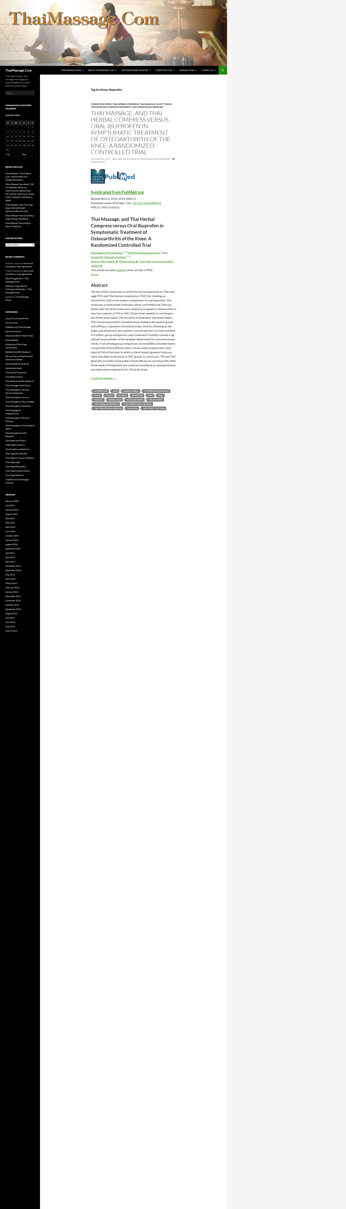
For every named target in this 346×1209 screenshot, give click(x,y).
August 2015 (11, 613)
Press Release (11, 340)
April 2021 (10, 527)
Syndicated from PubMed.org (117, 192)
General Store (186, 70)
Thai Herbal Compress (125, 104)
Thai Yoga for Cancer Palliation (19, 458)
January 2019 (11, 540)
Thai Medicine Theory (15, 440)
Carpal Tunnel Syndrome (17, 318)
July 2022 (10, 518)
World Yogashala (13, 278)
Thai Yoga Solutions (14, 475)
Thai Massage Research (106, 404)
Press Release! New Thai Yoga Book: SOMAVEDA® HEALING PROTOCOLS (19, 208)
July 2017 (10, 553)
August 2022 (11, 514)
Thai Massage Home (71, 70)
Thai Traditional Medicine (134, 70)
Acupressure (101, 391)
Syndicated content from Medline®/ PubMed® (142, 159)
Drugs (97, 395)
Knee (150, 395)
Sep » (24, 154)
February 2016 (12, 587)
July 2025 (10, 505)
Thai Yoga (132, 408)
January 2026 (11, 501)
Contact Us (207, 70)
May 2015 (10, 626)
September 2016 (13, 570)
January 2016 (11, 592)
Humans (122, 395)
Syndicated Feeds (101, 104)
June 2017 (10, 557)
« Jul (8, 154)
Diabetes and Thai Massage (18, 327)
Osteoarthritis (135, 399)
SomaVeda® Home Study (17, 363)
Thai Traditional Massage (138, 404)
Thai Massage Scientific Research (111, 107)
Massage (98, 399)
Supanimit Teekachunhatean (108, 257)
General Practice (13, 331)
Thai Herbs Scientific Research (19, 381)
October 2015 (12, 605)
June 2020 (10, 531)
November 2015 (13, 600)
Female (109, 395)
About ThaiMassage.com (101, 70)
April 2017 (10, 561)
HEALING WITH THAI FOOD (19, 335)
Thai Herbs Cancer (14, 376)
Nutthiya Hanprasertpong (144, 252)
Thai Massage (155, 399)
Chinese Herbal (131, 391)
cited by (121, 270)
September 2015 (13, 609)
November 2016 (13, 566)
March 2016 (11, 583)
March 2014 (11, 630)
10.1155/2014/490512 (147, 203)
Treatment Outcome (154, 408)
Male (160, 395)
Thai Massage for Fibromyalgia (19, 401)
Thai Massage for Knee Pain (18, 406)
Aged (115, 391)
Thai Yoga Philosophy (15, 466)
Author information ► (105, 261)
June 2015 (10, 622)
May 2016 (10, 574)
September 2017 (13, 548)
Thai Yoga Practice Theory (17, 470)
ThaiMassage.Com (18, 70)
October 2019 (12, 535)
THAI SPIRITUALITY (15, 445)
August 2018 (11, 544)
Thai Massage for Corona (17, 397)
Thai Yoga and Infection (16, 453)
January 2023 (11, 509)
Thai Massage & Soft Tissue (156, 104)
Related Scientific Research (18, 352)
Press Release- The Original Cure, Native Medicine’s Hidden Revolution (18, 176)
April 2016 (10, 579)
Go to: (95, 274)
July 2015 (10, 617)
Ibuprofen (137, 395)
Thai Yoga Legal (12, 462)
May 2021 (10, 522)
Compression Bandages (156, 391)
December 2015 (13, 596)
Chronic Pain (11, 322)
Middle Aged (114, 399)
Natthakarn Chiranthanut (107, 252)
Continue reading (103, 378)
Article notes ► (128, 261)
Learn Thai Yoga (163, 70)
